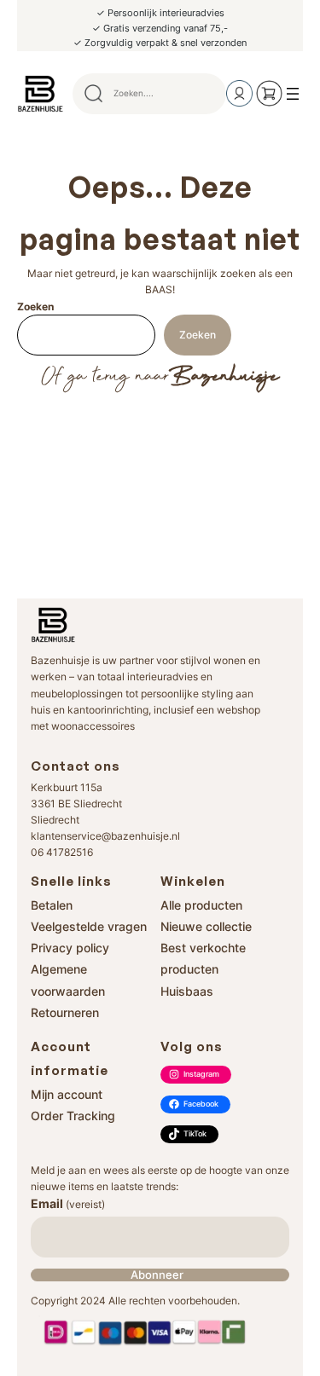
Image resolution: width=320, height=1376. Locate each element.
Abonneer (157, 1275)
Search (205, 93)
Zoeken (35, 306)
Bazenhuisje (224, 377)
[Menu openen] (292, 94)
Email (68, 1203)
